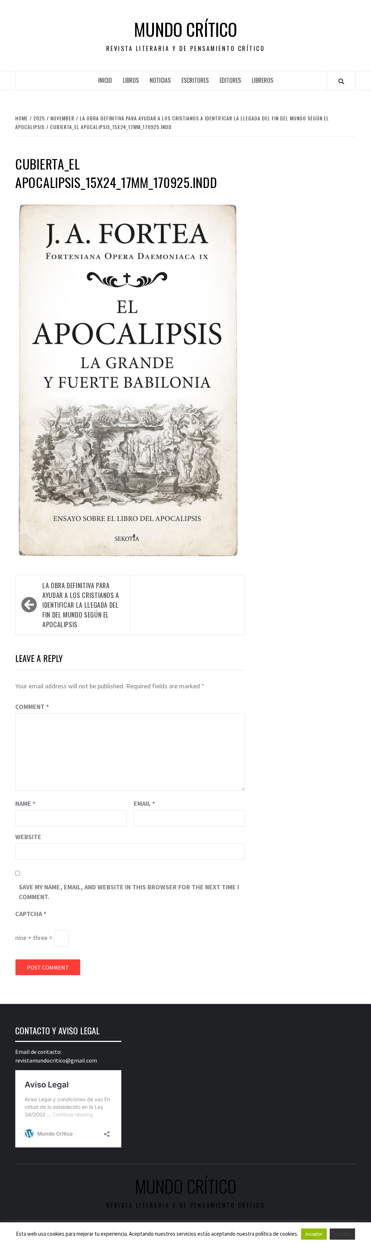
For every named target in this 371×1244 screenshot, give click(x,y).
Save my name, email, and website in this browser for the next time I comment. (129, 892)
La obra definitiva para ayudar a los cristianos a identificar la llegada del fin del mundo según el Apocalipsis (80, 605)
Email (144, 803)
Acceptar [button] (313, 1234)
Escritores (195, 80)
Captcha (30, 914)
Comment (32, 706)
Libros (131, 80)
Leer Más (342, 1234)
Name (25, 803)
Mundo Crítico (185, 29)
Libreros (262, 80)
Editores (230, 80)
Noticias (160, 80)
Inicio (105, 80)
